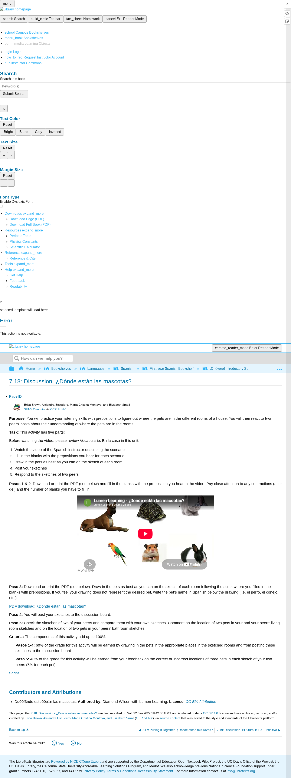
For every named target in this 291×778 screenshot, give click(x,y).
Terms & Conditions (121, 771)
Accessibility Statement (155, 771)
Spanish (127, 368)
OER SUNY (58, 409)
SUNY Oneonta (34, 409)
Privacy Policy (94, 771)
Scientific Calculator (25, 247)
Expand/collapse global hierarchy (14, 369)
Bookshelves (61, 368)
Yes (61, 743)
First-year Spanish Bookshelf (171, 368)
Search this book (12, 79)
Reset (7, 124)
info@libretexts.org (240, 771)
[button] (17, 281)
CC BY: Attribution (201, 701)
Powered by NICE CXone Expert (76, 761)
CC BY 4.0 (210, 713)
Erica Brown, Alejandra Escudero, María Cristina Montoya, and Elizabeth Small (79, 718)
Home (30, 368)
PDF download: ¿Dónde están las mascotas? (47, 606)
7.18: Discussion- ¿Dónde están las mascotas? (64, 713)
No (79, 743)
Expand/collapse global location (279, 367)
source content (170, 718)
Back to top (17, 729)
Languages (95, 368)
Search (17, 358)
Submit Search (14, 94)
